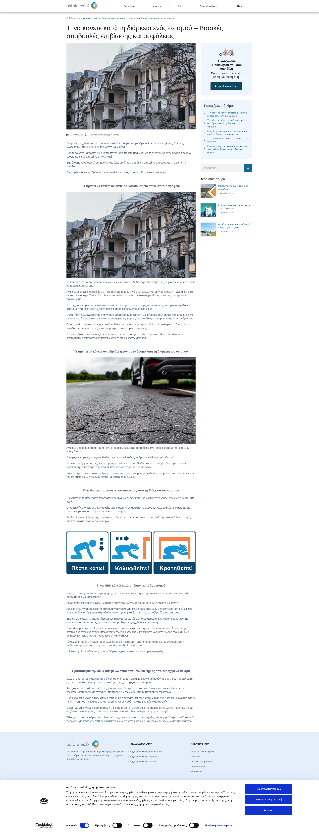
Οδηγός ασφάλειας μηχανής (143, 756)
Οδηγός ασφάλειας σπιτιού (142, 761)
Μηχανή (157, 6)
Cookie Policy (198, 766)
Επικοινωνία (197, 771)
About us (195, 756)
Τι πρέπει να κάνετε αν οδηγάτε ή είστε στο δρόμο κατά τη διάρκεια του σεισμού (227, 123)
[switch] (117, 825)
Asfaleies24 (72, 18)
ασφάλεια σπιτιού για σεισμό (99, 721)
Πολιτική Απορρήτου (201, 761)
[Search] (248, 168)
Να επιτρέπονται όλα (269, 788)
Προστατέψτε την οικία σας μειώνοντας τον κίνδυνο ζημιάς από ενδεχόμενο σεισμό (227, 149)
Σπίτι (180, 6)
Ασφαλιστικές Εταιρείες (202, 751)
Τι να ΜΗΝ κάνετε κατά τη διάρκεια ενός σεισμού (228, 140)
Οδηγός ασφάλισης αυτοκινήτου (145, 751)
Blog (239, 6)
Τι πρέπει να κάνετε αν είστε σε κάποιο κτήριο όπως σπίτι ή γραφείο (227, 114)
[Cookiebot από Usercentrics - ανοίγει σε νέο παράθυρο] (44, 825)
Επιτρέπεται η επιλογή (269, 799)
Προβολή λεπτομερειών (219, 825)
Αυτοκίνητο (129, 6)
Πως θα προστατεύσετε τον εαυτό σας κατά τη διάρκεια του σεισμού (227, 132)
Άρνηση (268, 810)
